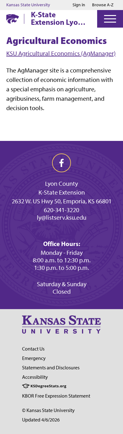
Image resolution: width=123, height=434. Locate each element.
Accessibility (35, 377)
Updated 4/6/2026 (41, 420)
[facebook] (61, 162)
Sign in (79, 5)
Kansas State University (28, 5)
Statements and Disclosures (50, 368)
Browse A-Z (103, 5)
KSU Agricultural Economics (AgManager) (61, 53)
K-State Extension (61, 192)
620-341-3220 (61, 210)
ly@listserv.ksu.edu (61, 217)
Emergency (34, 358)
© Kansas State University (48, 410)
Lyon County (61, 183)
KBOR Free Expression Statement (56, 396)
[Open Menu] (110, 19)
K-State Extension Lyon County (56, 18)
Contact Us (33, 349)
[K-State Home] (12, 19)
